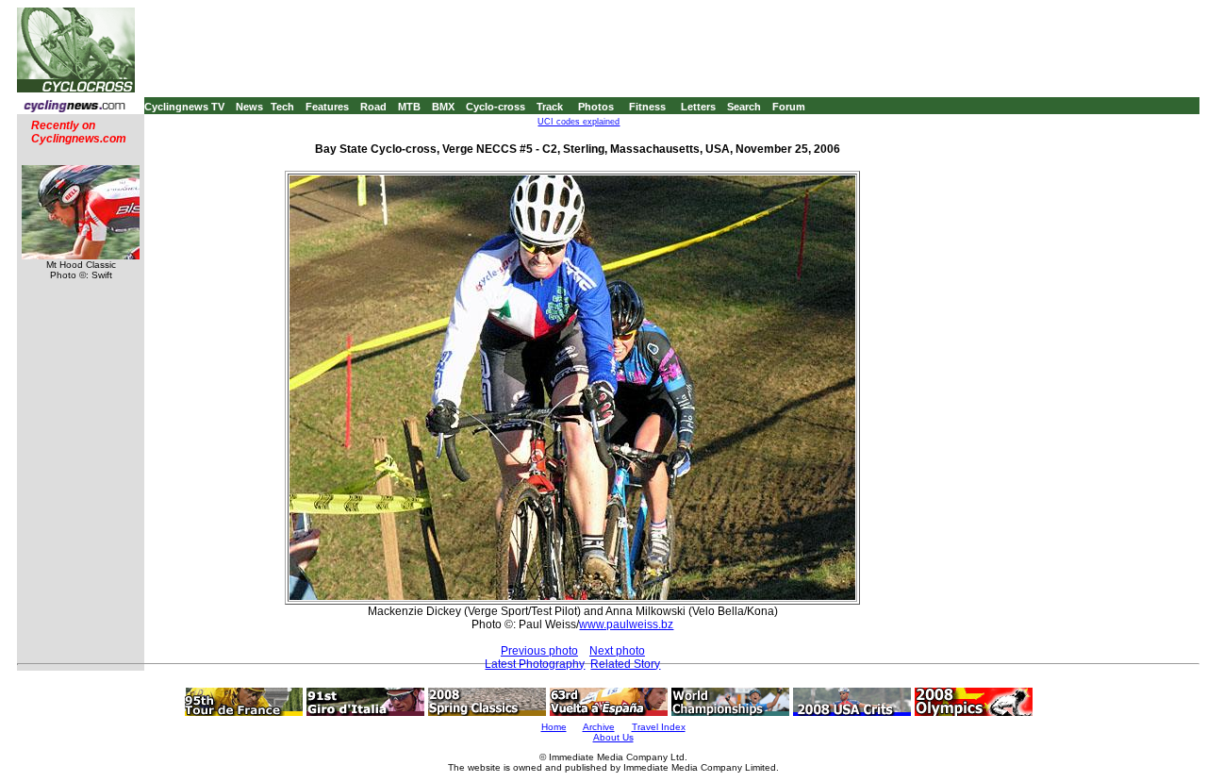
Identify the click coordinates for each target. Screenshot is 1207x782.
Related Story (625, 664)
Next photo (617, 650)
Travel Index (659, 727)
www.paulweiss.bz (626, 624)
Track (550, 106)
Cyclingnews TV (184, 106)
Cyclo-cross (495, 106)
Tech (282, 106)
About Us (613, 737)
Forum (788, 106)
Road (373, 106)
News (249, 106)
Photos (596, 106)
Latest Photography (535, 664)
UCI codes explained (578, 121)
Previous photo (539, 650)
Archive (599, 727)
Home (554, 727)
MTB (409, 106)
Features (327, 106)
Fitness (647, 106)
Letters (698, 106)
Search (744, 106)
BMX (443, 106)
